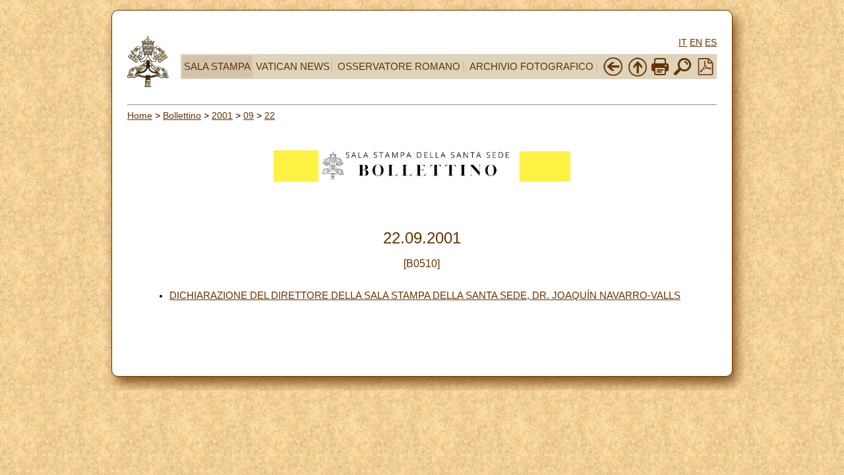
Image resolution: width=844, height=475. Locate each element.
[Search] (682, 74)
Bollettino (182, 115)
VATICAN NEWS (293, 66)
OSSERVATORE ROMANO (399, 66)
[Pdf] (705, 72)
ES (711, 42)
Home (139, 115)
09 (248, 115)
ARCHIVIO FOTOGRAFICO (531, 66)
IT (682, 42)
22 (269, 115)
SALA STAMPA (217, 66)
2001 (222, 115)
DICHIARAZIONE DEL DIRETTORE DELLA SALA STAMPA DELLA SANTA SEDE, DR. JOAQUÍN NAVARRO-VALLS (424, 295)
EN (696, 42)
